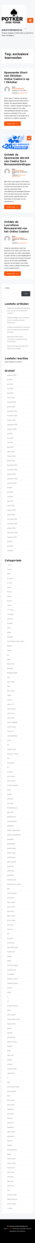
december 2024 (12, 465)
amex (9, 628)
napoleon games (12, 983)
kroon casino (11, 920)
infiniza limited (11, 893)
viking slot (10, 1181)
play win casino (12, 1042)
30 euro (9, 592)
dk (8, 767)
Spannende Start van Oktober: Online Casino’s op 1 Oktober (16, 77)
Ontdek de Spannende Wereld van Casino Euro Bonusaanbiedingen (17, 159)
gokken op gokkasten (14, 835)
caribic (9, 695)
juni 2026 (10, 384)
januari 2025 (11, 461)
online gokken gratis (13, 1019)
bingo (9, 659)
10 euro (9, 569)
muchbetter (11, 974)
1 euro (9, 565)
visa (8, 1190)
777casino (10, 614)
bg (8, 655)
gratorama (10, 875)
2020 (8, 574)
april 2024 (10, 501)
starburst (10, 1118)
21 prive (9, 583)
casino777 (10, 731)
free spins (10, 803)
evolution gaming (12, 785)
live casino (10, 925)
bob (8, 677)
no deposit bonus (12, 1006)
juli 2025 (9, 433)
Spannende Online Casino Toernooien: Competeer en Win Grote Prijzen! (17, 339)
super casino (11, 1132)
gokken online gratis (13, 830)
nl (7, 997)
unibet (9, 1154)
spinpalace (10, 1109)
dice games (10, 763)
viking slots (10, 1186)
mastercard (10, 952)
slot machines (11, 1091)
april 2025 (10, 447)
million (9, 961)
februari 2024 (11, 510)
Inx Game (10, 1228)
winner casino (11, 1204)
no (8, 1001)
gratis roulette (11, 862)
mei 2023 (10, 550)
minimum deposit (12, 965)
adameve (10, 619)
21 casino (10, 578)
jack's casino (11, 902)
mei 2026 (10, 388)
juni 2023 (10, 546)
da (8, 745)
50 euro (9, 601)
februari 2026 (11, 402)
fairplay (9, 794)
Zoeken (7, 288)
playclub (9, 1046)
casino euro (22, 175)
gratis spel (10, 866)
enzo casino (11, 776)
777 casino (10, 610)
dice (8, 758)
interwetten (10, 898)
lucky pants (10, 943)
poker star (10, 1055)
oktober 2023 (11, 528)
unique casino (11, 1163)
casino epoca (11, 709)
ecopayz (10, 772)
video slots (10, 1172)
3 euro (9, 587)
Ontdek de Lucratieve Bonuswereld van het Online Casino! (16, 226)
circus (9, 740)
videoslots (10, 1177)
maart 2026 (10, 398)
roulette (9, 1064)
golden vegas (11, 853)
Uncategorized (23, 93)
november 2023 (12, 524)
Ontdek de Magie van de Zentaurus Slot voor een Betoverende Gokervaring (18, 320)
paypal (9, 1028)
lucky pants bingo (12, 947)
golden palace (11, 848)
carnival (9, 700)
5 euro (9, 596)
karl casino (10, 911)
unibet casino (11, 1159)
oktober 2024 (11, 474)
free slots (10, 799)
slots (8, 1096)
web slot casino (12, 1195)
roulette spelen (12, 1069)
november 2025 (12, 416)
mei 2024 (10, 496)
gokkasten (10, 826)
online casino (11, 1015)
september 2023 (12, 533)
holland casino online (14, 884)
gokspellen (10, 839)
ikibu (8, 889)
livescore (10, 929)
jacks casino (11, 907)
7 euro (9, 605)
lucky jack (10, 938)
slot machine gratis (13, 1087)
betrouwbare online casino (15, 641)
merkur (9, 956)
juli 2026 (9, 379)
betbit (9, 632)
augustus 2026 (11, 375)
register (9, 1060)
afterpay (10, 623)
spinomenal (10, 1105)
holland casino (11, 880)
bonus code (11, 682)
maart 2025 (10, 451)
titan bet (9, 1141)
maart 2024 (10, 505)
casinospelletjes (12, 736)
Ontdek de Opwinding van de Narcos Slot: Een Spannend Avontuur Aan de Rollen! (18, 329)
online (9, 1010)
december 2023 (12, 519)
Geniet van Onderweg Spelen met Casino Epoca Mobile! (17, 347)
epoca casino (11, 781)
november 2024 (12, 470)
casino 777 (10, 704)
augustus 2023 (11, 537)
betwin (9, 650)
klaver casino (11, 916)
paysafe (9, 1033)
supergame (10, 1136)
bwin (8, 686)
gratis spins (10, 871)
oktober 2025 (11, 420)
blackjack (10, 668)
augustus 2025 (11, 429)
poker (9, 1051)
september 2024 (12, 479)
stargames (10, 1127)
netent (9, 992)
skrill (8, 1082)
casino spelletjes (12, 722)
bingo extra (10, 664)
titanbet (9, 1145)
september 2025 (12, 424)
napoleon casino (12, 979)
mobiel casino (11, 970)
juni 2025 (10, 438)
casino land (10, 718)
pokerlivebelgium (18, 88)
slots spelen (11, 1100)
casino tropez (11, 727)
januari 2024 (11, 514)
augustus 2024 (11, 483)
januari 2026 (11, 407)
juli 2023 (9, 541)
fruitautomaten (12, 808)
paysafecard (11, 1037)
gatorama (10, 812)
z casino (10, 1208)
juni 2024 (10, 492)
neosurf (9, 988)
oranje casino (11, 1024)
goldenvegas (11, 857)
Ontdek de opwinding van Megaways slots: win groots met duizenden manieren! (18, 310)
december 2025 (12, 411)
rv (7, 1078)
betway (9, 646)
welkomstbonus (12, 1199)
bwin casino (11, 691)
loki (8, 934)
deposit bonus (16, 176)
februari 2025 (11, 456)
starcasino (10, 1123)
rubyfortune (11, 1073)
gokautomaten (12, 821)
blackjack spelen (12, 673)
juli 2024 (9, 487)
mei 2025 (10, 442)
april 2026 (10, 393)
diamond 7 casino (12, 754)
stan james (10, 1114)
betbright (10, 637)
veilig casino (11, 1168)
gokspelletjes (11, 844)
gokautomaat (11, 817)
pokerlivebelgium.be (12, 30)
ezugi (9, 790)
